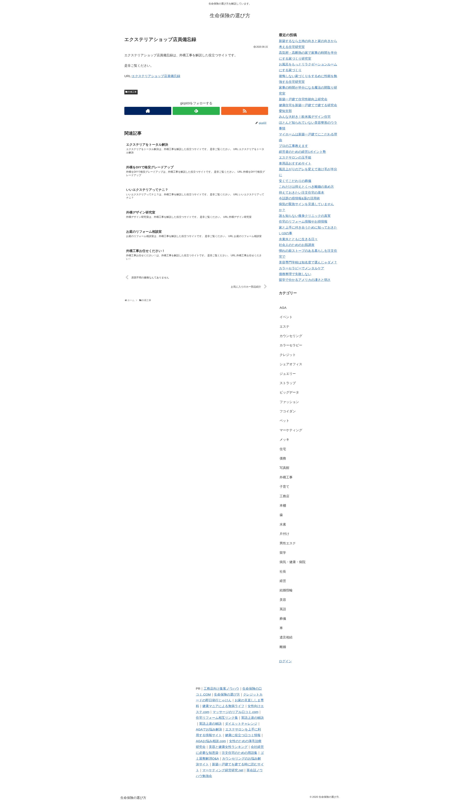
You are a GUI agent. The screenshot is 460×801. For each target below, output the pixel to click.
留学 (283, 552)
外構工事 (132, 92)
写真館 (284, 468)
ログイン (285, 661)
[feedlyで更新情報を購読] (196, 111)
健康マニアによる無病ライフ (223, 706)
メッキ (284, 439)
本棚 (283, 505)
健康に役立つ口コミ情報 (243, 735)
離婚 (283, 647)
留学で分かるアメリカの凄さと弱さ (305, 280)
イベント (286, 317)
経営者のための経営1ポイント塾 (302, 152)
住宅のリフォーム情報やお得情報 (303, 221)
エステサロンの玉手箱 (295, 157)
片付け (284, 534)
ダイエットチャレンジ (241, 723)
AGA (283, 308)
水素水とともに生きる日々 (298, 239)
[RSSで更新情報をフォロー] (244, 111)
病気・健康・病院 (292, 562)
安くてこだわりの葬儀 (295, 181)
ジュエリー (288, 374)
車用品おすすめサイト (295, 163)
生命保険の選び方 (227, 694)
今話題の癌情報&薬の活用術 (299, 198)
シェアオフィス (291, 364)
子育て (284, 486)
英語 (283, 609)
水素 (283, 524)
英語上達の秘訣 (252, 718)
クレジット (288, 355)
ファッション (289, 402)
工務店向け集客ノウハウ (221, 688)
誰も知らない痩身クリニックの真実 (305, 216)
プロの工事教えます (293, 146)
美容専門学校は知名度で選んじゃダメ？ (308, 262)
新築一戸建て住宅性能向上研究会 (303, 99)
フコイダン (288, 411)
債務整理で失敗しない (295, 274)
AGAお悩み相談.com (211, 741)
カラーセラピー (291, 345)
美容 (283, 600)
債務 (283, 458)
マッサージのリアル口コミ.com (235, 712)
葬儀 (283, 618)
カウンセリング (291, 336)
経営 (283, 581)
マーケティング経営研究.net (222, 770)
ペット (284, 420)
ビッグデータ (289, 392)
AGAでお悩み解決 (209, 729)
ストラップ (288, 383)
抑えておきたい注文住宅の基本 (301, 192)
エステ (284, 326)
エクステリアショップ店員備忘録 (156, 76)
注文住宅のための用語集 (239, 753)
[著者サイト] (147, 111)
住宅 (283, 449)
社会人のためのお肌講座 (296, 245)
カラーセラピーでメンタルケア (301, 268)
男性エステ (288, 543)
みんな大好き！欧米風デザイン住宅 (305, 117)
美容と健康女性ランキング (228, 747)
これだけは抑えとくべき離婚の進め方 (306, 186)
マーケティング (291, 430)
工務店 (284, 496)
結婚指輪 (286, 590)
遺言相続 (286, 637)
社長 (283, 571)
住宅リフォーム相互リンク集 (217, 718)
